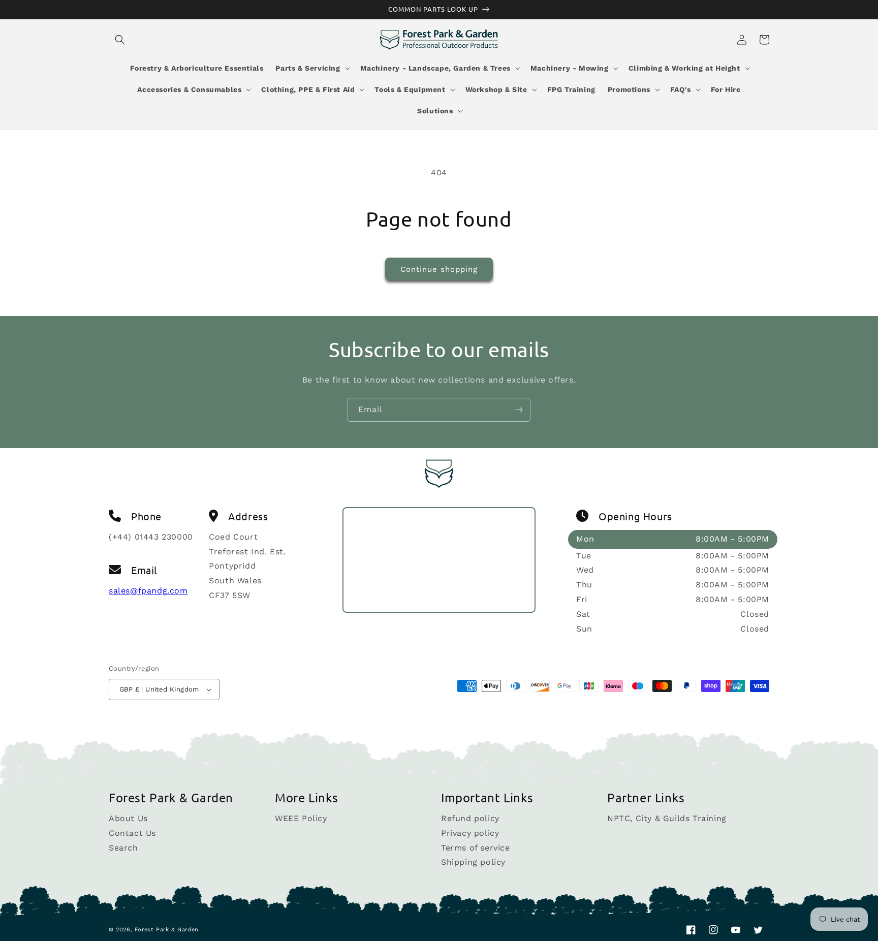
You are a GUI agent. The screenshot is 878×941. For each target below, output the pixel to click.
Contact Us (132, 833)
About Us (128, 818)
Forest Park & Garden (167, 929)
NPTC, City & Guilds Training (667, 818)
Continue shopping (439, 269)
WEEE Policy (301, 818)
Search (123, 848)
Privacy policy (470, 833)
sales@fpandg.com (148, 590)
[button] (120, 39)
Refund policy (470, 818)
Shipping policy (473, 862)
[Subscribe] (519, 410)
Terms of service (475, 848)
